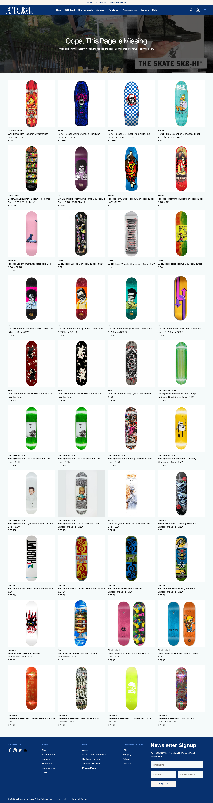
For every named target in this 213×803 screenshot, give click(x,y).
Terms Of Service (79, 799)
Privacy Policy (62, 799)
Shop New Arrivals (117, 2)
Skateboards (85, 10)
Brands (145, 10)
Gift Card (69, 10)
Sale (154, 10)
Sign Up (163, 783)
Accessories (130, 10)
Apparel (100, 10)
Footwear (114, 10)
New (58, 10)
